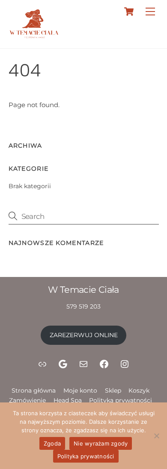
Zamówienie (27, 400)
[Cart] (128, 11)
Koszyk (138, 390)
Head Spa (68, 400)
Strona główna (34, 390)
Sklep (113, 390)
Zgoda (52, 443)
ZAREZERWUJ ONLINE (84, 335)
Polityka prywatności (120, 400)
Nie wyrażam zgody (101, 443)
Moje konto (80, 390)
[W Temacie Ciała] (34, 36)
